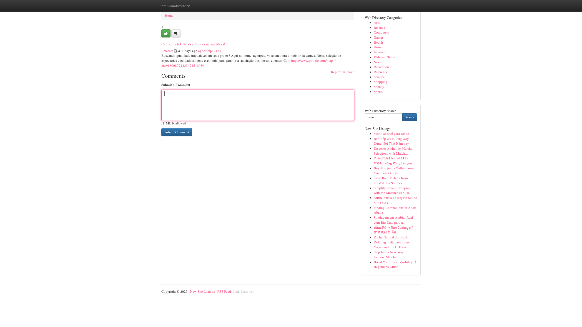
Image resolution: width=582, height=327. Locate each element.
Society (379, 86)
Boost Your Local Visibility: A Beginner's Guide (395, 264)
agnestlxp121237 (210, 50)
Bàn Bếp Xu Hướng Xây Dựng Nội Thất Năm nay (391, 141)
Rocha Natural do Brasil (391, 237)
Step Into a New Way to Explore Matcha (390, 254)
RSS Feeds (224, 291)
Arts (377, 22)
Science (379, 76)
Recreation (381, 66)
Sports (378, 91)
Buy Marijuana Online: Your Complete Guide (394, 170)
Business (380, 27)
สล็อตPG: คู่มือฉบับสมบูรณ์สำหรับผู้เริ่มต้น (393, 230)
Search (409, 117)
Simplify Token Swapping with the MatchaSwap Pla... (393, 190)
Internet (167, 50)
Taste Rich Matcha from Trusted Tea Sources (391, 180)
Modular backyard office (391, 133)
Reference (381, 71)
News (378, 62)
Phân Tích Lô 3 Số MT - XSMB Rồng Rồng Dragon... (394, 160)
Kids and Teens (385, 57)
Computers (381, 32)
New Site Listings (202, 291)
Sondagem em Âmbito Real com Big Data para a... (393, 220)
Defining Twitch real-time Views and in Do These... (392, 244)
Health (378, 42)
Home (169, 15)
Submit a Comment (175, 84)
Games (379, 37)
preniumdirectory (175, 5)
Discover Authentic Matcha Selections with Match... (393, 151)
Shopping (380, 81)
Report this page (342, 71)
